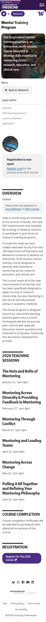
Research (17, 14)
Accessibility (21, 609)
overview (7, 107)
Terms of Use (34, 604)
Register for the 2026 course (18, 558)
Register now (14, 168)
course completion (12, 118)
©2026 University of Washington (21, 615)
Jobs (4, 604)
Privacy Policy (17, 604)
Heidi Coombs (32, 208)
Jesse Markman (13, 208)
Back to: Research (18, 90)
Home (3, 15)
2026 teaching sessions (14, 113)
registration (8, 123)
